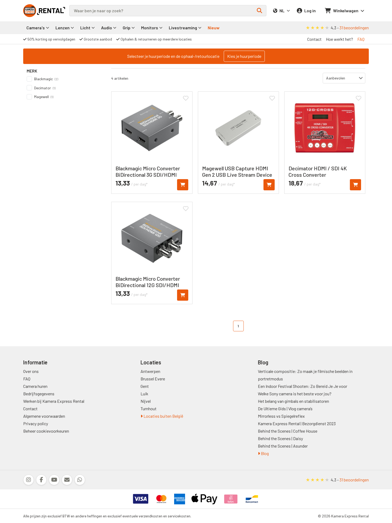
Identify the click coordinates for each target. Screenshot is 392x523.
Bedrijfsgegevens (38, 393)
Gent (145, 386)
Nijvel (146, 401)
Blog (264, 453)
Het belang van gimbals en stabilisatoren (293, 401)
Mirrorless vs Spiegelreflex (281, 416)
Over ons (31, 371)
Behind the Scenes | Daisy (280, 438)
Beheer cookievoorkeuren (46, 430)
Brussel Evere (153, 378)
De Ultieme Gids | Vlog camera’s (285, 408)
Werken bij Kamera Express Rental (53, 401)
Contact (314, 39)
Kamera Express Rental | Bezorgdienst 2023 (297, 423)
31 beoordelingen (354, 27)
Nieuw (213, 27)
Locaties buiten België (163, 416)
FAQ (361, 39)
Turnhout (149, 408)
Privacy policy (35, 423)
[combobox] (167, 10)
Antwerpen (150, 371)
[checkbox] (64, 79)
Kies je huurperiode (244, 56)
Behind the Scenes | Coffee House (287, 430)
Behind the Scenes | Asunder (283, 445)
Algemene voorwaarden (44, 416)
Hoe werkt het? (339, 39)
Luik (144, 393)
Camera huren (35, 386)
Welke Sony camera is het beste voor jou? (294, 393)
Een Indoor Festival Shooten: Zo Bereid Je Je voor (302, 386)
